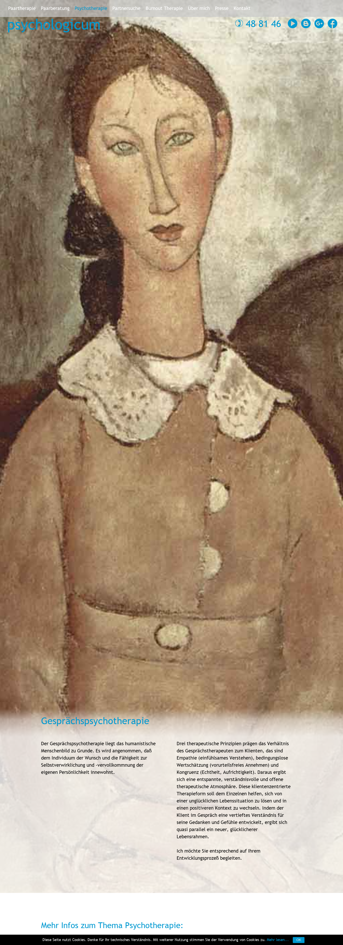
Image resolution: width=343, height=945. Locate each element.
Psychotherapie (91, 8)
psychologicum (54, 24)
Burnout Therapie (164, 8)
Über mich (199, 8)
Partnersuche (126, 8)
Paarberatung (55, 8)
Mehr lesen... (278, 939)
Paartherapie (22, 8)
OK (298, 940)
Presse (221, 8)
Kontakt (242, 8)
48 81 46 (263, 23)
